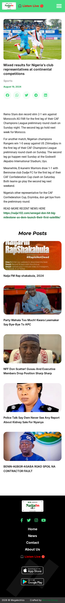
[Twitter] (29, 520)
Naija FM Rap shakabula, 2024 (24, 275)
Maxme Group (50, 600)
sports (7, 80)
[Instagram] (36, 520)
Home (32, 529)
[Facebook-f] (22, 520)
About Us (32, 549)
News (32, 536)
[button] (59, 6)
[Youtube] (43, 520)
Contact (32, 543)
